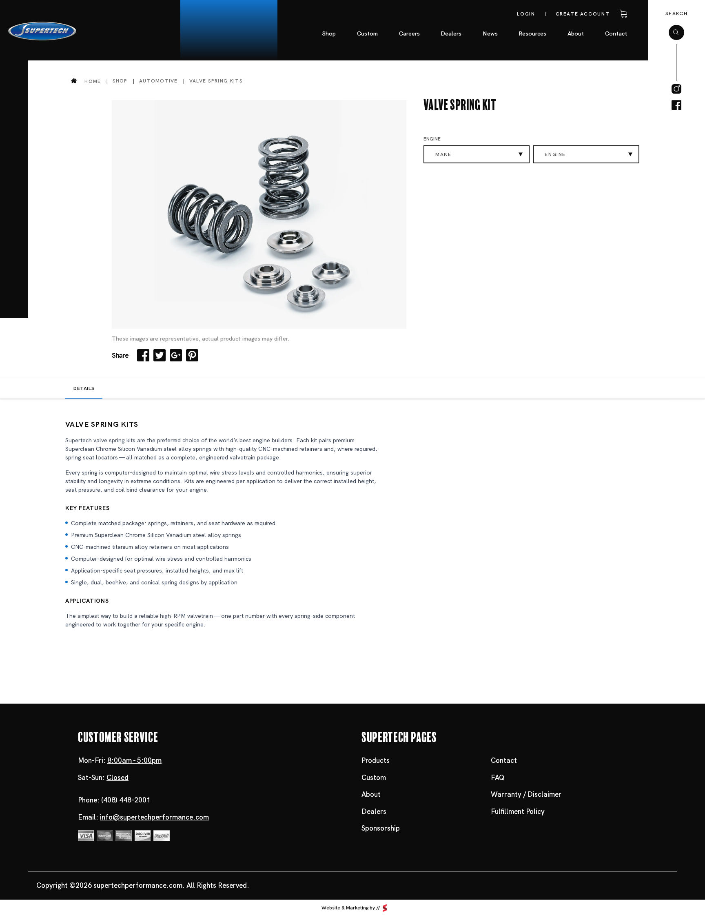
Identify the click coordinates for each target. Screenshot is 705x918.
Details (83, 388)
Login (526, 14)
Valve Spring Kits (216, 81)
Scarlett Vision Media (385, 908)
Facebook (143, 355)
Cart (622, 14)
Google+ (176, 355)
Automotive (158, 81)
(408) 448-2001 (126, 799)
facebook (676, 105)
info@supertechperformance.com (154, 817)
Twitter (159, 355)
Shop (120, 81)
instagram (676, 89)
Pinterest (192, 355)
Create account (583, 14)
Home (92, 81)
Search (676, 13)
